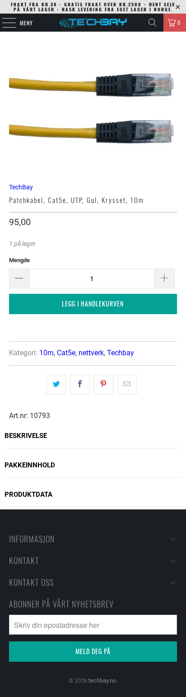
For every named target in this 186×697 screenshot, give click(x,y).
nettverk (91, 352)
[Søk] (152, 23)
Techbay (120, 352)
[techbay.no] (93, 23)
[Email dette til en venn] (127, 384)
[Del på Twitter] (56, 384)
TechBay (21, 187)
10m (46, 352)
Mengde (19, 260)
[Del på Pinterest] (103, 384)
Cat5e (66, 352)
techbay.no (102, 680)
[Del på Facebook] (79, 384)
